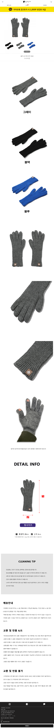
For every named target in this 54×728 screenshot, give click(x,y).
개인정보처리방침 (4, 715)
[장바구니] (51, 2)
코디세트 (27, 5)
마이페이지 (45, 5)
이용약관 (9, 715)
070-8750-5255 (6, 721)
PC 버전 (13, 715)
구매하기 (27, 726)
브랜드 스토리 (9, 5)
